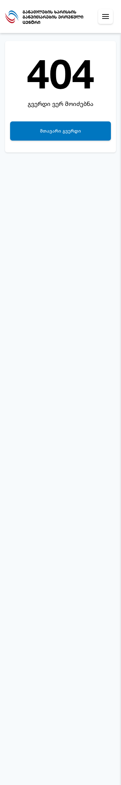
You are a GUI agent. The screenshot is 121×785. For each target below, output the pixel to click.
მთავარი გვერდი (60, 131)
